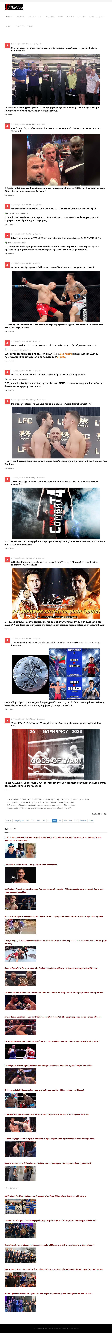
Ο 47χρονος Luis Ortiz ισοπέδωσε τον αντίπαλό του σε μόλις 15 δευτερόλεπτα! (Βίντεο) (44, 1090)
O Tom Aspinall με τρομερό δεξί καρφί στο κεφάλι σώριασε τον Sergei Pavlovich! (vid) (52, 267)
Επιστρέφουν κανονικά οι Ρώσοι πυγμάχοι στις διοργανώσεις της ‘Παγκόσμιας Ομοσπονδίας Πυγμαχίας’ (52, 1041)
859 (60, 821)
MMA (40, 17)
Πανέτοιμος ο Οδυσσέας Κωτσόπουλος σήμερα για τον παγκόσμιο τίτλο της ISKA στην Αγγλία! (42, 805)
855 (38, 821)
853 (27, 821)
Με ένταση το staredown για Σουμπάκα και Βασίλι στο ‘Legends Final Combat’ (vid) (51, 404)
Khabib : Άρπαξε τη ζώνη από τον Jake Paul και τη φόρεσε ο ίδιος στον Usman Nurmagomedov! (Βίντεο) (51, 968)
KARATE (9, 26)
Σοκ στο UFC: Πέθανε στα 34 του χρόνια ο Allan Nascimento (31, 864)
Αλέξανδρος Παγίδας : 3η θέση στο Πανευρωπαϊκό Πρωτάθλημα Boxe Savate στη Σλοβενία (45, 1196)
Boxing (30, 44)
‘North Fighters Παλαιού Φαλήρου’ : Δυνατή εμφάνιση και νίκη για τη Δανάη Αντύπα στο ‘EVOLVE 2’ (49, 1293)
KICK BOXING (50, 17)
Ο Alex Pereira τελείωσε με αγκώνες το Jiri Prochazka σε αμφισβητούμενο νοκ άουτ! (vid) (54, 345)
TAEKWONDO (19, 26)
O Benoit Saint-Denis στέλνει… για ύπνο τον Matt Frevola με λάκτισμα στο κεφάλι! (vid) (53, 208)
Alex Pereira (65, 353)
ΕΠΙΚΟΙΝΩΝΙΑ (20, 17)
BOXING (60, 17)
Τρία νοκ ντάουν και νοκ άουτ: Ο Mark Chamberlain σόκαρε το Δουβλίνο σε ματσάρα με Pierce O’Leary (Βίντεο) (54, 992)
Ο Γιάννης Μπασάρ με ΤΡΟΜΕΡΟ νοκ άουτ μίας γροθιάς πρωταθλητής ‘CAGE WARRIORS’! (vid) (56, 238)
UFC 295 (61, 356)
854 (33, 821)
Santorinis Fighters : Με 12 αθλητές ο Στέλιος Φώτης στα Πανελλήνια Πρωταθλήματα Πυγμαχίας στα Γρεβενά (54, 1269)
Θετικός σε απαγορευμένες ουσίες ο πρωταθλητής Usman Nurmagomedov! (48, 374)
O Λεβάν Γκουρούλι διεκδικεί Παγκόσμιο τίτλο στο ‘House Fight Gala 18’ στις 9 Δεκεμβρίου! (41, 802)
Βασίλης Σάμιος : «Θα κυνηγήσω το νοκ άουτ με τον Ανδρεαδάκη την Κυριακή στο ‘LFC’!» (40, 808)
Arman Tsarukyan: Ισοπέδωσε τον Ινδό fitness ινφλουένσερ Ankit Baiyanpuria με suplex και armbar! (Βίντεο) (53, 1017)
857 (49, 821)
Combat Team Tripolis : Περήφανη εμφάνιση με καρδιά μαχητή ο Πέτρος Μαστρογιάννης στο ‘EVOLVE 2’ (50, 1220)
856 (43, 821)
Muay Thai (32, 558)
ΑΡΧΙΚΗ (8, 17)
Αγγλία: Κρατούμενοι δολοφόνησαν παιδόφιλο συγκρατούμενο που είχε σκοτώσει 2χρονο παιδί (48, 1163)
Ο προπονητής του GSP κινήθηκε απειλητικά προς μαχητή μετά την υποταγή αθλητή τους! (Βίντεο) (49, 1139)
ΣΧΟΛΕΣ (31, 17)
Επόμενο (83, 821)
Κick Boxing (32, 124)
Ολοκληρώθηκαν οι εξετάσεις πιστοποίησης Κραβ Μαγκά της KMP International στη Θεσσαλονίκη (49, 1245)
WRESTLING (82, 17)
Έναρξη (8, 821)
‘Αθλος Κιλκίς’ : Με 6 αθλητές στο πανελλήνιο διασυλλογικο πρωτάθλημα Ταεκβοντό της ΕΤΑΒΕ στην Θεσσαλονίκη (49, 799)
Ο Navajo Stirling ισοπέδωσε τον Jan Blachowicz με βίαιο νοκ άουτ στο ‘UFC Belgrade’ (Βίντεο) (46, 1114)
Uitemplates (74, 1328)
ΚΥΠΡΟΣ (30, 26)
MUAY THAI (70, 17)
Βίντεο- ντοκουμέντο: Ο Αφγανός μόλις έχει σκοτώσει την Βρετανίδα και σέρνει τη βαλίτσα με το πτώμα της (54, 916)
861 (70, 821)
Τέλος (91, 821)
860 (65, 821)
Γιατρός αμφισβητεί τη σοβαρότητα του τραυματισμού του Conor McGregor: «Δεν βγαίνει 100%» (48, 1065)
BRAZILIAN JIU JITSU (96, 17)
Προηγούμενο (19, 821)
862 (76, 821)
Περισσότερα (9, 114)
